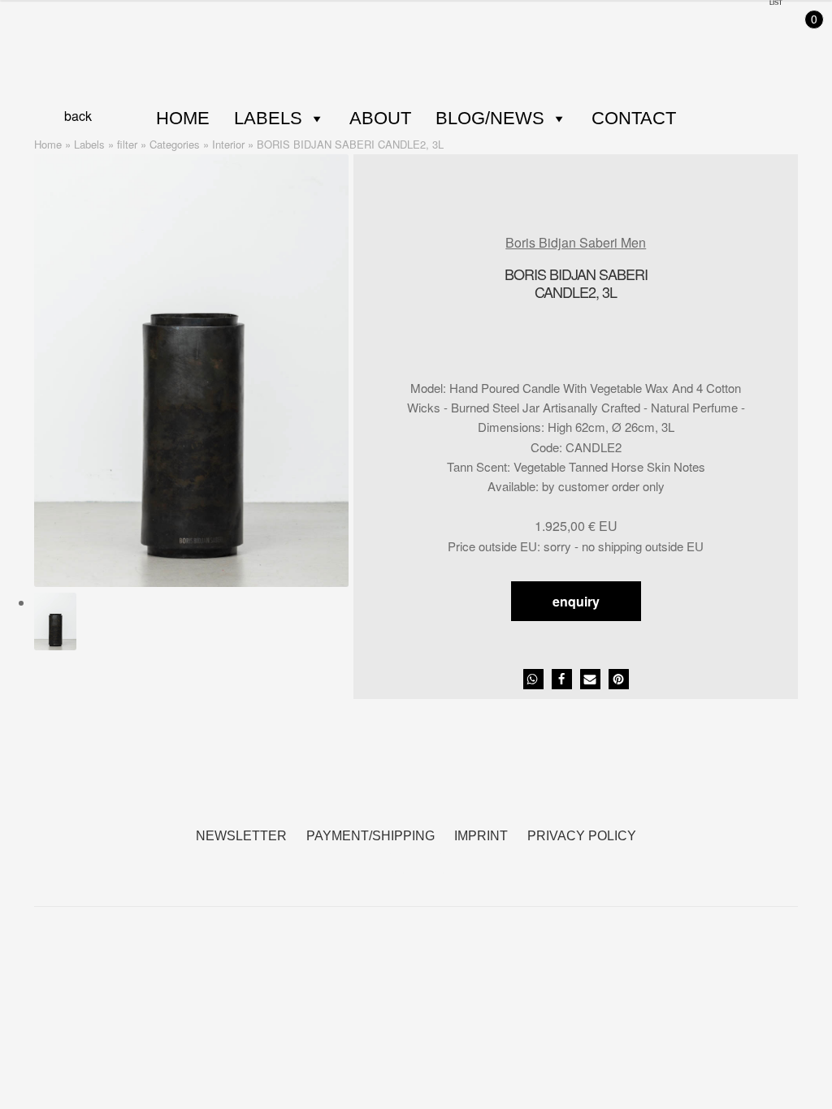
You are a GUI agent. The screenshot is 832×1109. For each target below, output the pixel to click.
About (380, 118)
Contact (634, 118)
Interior (228, 144)
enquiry (576, 601)
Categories (175, 144)
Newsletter (241, 836)
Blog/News (490, 118)
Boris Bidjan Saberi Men (575, 242)
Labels (268, 118)
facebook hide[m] (396, 863)
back (78, 115)
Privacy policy (581, 836)
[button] (533, 679)
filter (127, 144)
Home (183, 118)
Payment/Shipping (370, 836)
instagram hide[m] (436, 863)
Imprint (481, 836)
